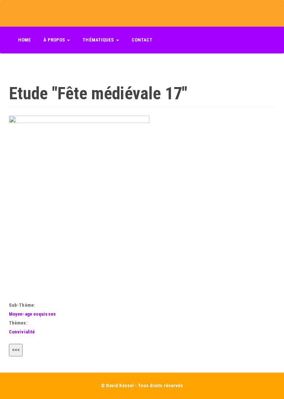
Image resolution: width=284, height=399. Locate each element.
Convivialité (22, 332)
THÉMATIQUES (98, 40)
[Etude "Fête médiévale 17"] (142, 204)
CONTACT (142, 40)
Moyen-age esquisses (32, 314)
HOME (24, 40)
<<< (16, 349)
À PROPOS (54, 40)
